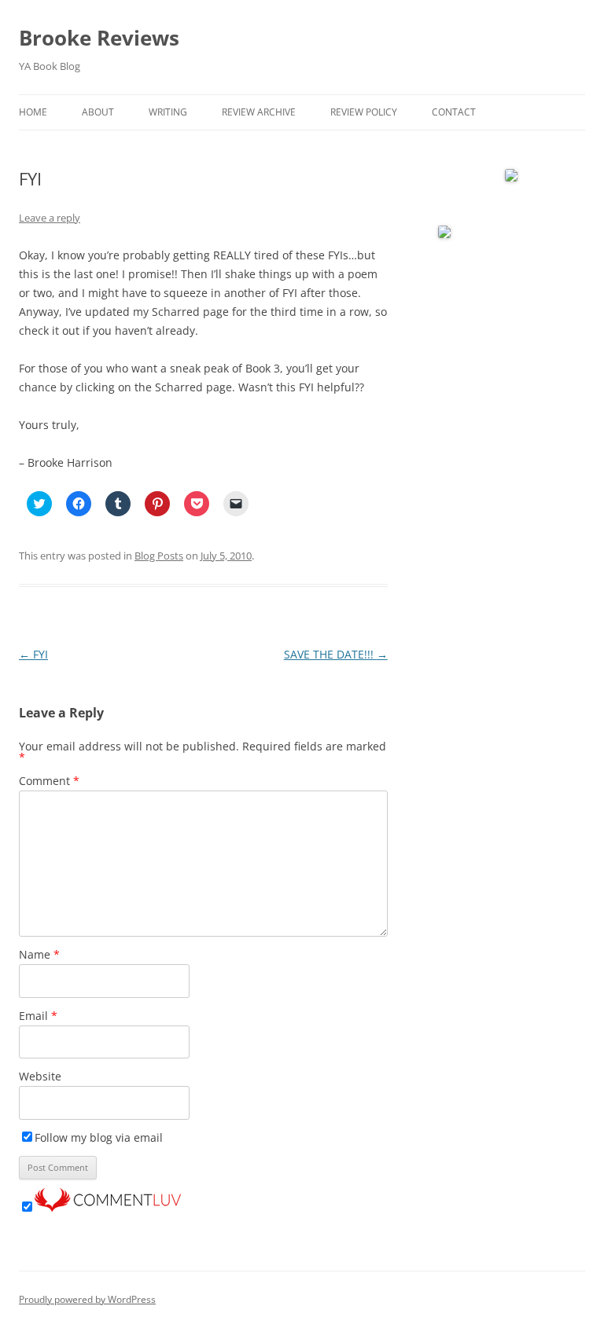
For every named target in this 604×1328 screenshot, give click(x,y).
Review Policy (363, 112)
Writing (168, 112)
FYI (33, 654)
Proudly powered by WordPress (87, 1299)
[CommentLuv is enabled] (108, 1207)
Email (38, 1015)
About (98, 112)
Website (40, 1076)
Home (33, 112)
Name (39, 954)
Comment (49, 780)
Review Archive (259, 112)
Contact (454, 112)
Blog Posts (158, 555)
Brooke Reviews (99, 38)
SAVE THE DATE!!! (336, 654)
